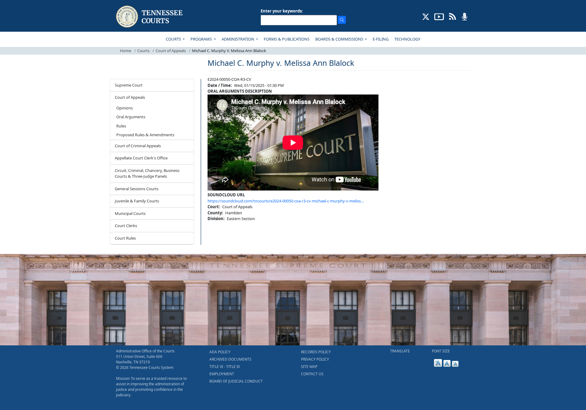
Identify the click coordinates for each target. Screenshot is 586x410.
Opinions (124, 108)
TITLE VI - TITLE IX (224, 366)
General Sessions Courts (136, 188)
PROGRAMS (201, 39)
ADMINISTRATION (238, 39)
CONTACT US (312, 373)
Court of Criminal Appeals (138, 145)
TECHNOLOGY (407, 39)
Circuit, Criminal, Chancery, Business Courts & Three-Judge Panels (147, 173)
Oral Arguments (130, 116)
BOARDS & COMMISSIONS (339, 39)
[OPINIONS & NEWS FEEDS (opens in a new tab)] (452, 16)
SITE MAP (309, 366)
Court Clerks (126, 225)
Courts (143, 50)
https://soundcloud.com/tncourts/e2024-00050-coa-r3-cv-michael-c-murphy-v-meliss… (286, 201)
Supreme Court (129, 85)
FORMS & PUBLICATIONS (286, 39)
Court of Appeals (171, 50)
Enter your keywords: (282, 11)
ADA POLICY (219, 352)
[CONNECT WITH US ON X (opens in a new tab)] (426, 16)
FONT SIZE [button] (441, 351)
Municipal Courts (130, 213)
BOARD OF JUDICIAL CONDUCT (236, 381)
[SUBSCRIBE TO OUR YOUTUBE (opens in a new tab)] (439, 16)
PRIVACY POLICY (315, 359)
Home (125, 50)
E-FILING (381, 39)
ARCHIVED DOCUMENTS (230, 359)
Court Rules (125, 238)
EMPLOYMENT (221, 373)
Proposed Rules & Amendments (145, 134)
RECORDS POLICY (316, 352)
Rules (121, 126)
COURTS (174, 39)
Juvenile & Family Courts (137, 201)
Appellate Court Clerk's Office (141, 158)
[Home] (150, 16)
